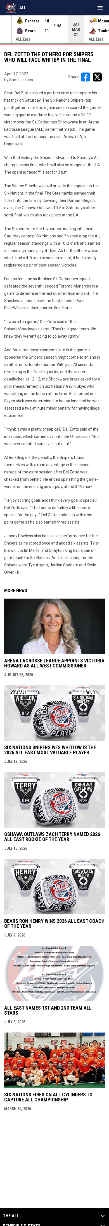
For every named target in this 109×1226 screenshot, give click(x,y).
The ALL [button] (11, 1216)
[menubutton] (100, 7)
